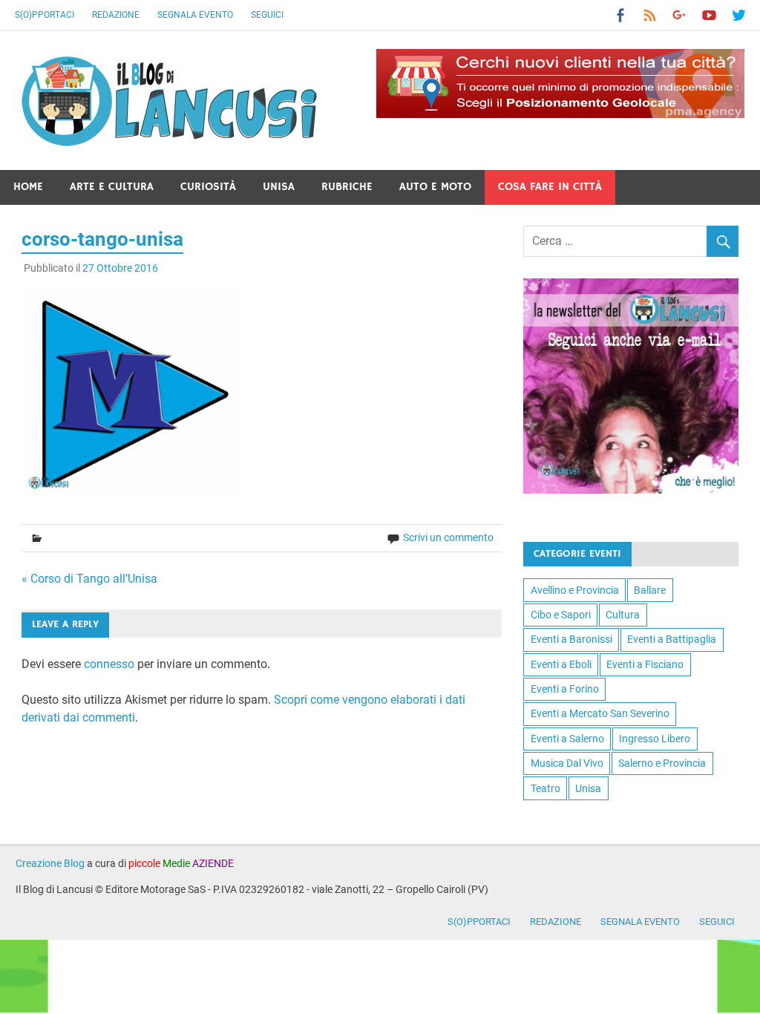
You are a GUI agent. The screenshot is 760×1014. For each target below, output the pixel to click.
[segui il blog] (630, 490)
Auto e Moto (435, 187)
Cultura (623, 615)
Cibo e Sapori (561, 615)
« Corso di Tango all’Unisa (89, 579)
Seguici (267, 15)
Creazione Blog (50, 863)
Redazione (116, 15)
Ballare (650, 590)
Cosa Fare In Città (550, 187)
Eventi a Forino (565, 689)
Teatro (545, 788)
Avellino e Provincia (575, 590)
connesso (109, 664)
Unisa (279, 187)
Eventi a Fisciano (645, 664)
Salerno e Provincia (662, 763)
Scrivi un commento (448, 537)
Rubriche (347, 187)
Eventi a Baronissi (571, 639)
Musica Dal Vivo (567, 763)
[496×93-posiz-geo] (560, 114)
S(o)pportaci (44, 15)
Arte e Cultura (112, 187)
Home (28, 187)
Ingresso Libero (654, 739)
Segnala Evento (195, 15)
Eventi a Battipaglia (671, 639)
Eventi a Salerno (567, 739)
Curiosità (208, 187)
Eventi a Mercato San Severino (600, 713)
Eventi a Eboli (561, 664)
